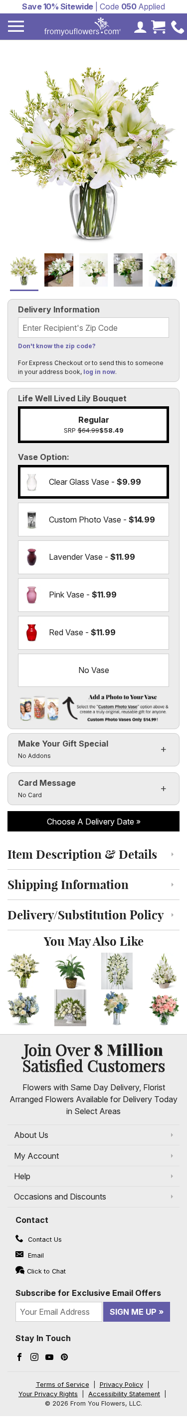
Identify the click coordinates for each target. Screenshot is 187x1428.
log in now (99, 372)
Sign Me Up (133, 1312)
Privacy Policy (121, 1384)
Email (35, 1255)
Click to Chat (46, 1271)
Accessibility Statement (124, 1394)
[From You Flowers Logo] (82, 26)
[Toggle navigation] (16, 26)
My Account (36, 1156)
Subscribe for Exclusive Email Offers (88, 1293)
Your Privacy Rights (48, 1394)
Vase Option (42, 457)
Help (22, 1176)
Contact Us (44, 1239)
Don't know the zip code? (57, 346)
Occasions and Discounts (60, 1197)
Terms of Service (62, 1384)
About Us (31, 1135)
